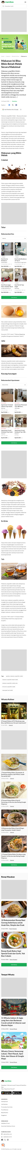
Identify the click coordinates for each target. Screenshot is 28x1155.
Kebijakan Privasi (5, 1123)
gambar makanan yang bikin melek (14, 676)
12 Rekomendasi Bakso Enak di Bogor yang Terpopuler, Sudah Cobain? (12, 829)
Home (2, 56)
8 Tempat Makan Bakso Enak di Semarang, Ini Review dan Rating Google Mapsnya (13, 802)
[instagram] (8, 1140)
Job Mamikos (4, 1104)
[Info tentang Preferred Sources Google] (20, 109)
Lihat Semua (14, 297)
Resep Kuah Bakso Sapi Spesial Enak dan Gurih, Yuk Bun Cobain (13, 953)
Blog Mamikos (4, 1112)
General (8, 56)
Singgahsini (4, 1115)
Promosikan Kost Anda (6, 1107)
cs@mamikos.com (7, 1134)
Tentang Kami (4, 1101)
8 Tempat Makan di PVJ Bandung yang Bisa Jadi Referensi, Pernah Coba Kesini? (13, 722)
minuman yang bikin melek (8, 686)
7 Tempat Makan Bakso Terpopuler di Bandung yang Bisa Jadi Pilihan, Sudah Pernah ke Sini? (12, 774)
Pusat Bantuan (4, 1109)
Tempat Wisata (13, 1029)
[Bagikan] (9, 105)
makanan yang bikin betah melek (10, 679)
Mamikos (14, 101)
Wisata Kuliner (15, 56)
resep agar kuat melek (7, 690)
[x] (5, 1140)
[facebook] (2, 1140)
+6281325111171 (7, 1136)
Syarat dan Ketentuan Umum (8, 1126)
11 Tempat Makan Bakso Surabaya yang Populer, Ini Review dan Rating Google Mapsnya (13, 856)
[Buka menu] (25, 2)
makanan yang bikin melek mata (10, 683)
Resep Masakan (13, 928)
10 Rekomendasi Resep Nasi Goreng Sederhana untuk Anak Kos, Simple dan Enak (13, 922)
